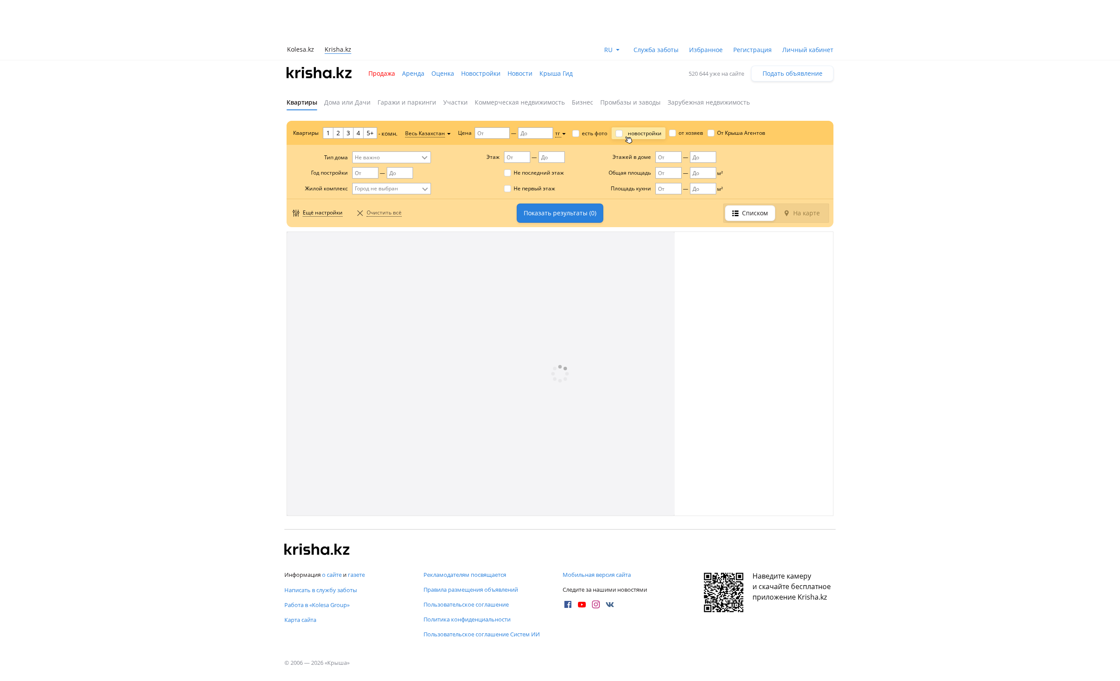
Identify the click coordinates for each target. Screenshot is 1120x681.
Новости (520, 73)
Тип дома (336, 157)
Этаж (493, 157)
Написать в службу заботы (320, 590)
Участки (455, 102)
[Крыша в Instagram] (596, 604)
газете (356, 575)
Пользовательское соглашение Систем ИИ (482, 634)
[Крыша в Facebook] (568, 604)
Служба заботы (656, 50)
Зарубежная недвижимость (709, 102)
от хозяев (691, 133)
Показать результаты (560, 213)
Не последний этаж (539, 172)
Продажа (381, 73)
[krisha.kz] (317, 550)
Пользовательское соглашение (466, 604)
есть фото (594, 133)
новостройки (645, 133)
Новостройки (480, 73)
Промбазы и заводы (630, 102)
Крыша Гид (556, 73)
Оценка (442, 73)
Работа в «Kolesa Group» (317, 605)
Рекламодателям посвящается (465, 575)
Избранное (706, 50)
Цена (465, 133)
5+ (370, 133)
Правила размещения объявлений (471, 589)
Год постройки (329, 172)
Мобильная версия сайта (597, 575)
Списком (755, 213)
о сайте (332, 575)
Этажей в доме (631, 157)
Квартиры (302, 102)
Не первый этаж (534, 188)
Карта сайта (300, 620)
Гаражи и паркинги (407, 102)
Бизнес (582, 102)
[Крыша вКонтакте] (610, 604)
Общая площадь (630, 172)
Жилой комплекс (326, 188)
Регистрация (752, 50)
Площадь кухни (631, 188)
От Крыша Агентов (741, 133)
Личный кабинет (807, 50)
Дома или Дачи (347, 102)
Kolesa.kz (300, 49)
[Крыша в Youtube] (582, 604)
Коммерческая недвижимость (520, 102)
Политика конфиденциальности (467, 619)
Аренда (413, 73)
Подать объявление (792, 73)
